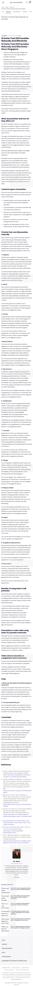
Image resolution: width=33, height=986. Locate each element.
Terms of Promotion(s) (22, 970)
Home (2, 7)
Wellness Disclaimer (16, 979)
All (3, 11)
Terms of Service (9, 970)
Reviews (25, 11)
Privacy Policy (25, 967)
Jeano (19, 35)
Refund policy (16, 967)
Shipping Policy (6, 967)
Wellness (12, 7)
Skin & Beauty (16, 11)
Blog (7, 7)
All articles (16, 877)
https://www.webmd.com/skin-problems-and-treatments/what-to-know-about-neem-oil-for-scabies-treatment (17, 822)
